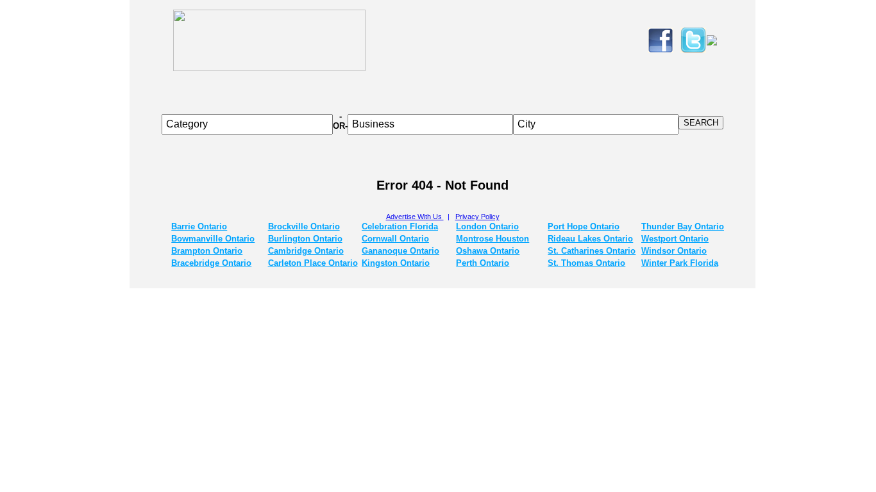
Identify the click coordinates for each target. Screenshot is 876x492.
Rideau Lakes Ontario (590, 238)
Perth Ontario (482, 263)
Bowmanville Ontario (213, 238)
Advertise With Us (415, 216)
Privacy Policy (477, 216)
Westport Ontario (675, 238)
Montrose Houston (492, 238)
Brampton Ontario (206, 251)
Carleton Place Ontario (313, 263)
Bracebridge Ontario (211, 263)
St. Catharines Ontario (592, 251)
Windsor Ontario (674, 251)
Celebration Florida (400, 226)
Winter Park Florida (679, 263)
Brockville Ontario (304, 226)
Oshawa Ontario (487, 251)
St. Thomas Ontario (586, 263)
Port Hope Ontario (583, 226)
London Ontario (487, 226)
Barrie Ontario (199, 226)
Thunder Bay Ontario (682, 226)
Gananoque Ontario (400, 251)
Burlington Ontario (305, 238)
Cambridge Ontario (306, 251)
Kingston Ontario (396, 263)
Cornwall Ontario (395, 238)
